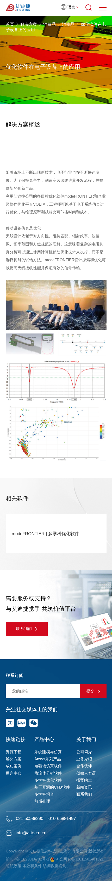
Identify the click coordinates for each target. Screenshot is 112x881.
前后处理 (42, 801)
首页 (10, 24)
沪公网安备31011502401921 (79, 859)
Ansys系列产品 (47, 759)
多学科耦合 (44, 794)
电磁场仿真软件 (48, 766)
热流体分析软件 (48, 773)
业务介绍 (84, 759)
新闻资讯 (84, 787)
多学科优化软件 (48, 780)
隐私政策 (13, 866)
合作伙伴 (84, 766)
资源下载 (13, 752)
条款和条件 (32, 866)
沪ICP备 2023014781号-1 (27, 859)
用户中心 (13, 773)
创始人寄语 (86, 773)
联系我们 (24, 628)
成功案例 (13, 766)
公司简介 (84, 752)
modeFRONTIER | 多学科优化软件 (45, 533)
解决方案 (28, 24)
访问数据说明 (54, 866)
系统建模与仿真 (48, 752)
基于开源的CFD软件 (52, 787)
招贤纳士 (84, 780)
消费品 (49, 24)
